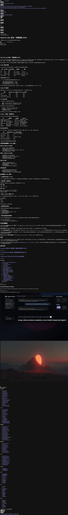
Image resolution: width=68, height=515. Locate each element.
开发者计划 (4, 496)
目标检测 (4, 482)
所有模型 (4, 505)
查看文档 (10, 54)
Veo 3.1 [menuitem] (10, 6)
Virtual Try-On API (5, 457)
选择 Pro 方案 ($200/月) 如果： (8, 271)
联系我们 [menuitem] (10, 14)
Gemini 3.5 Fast (4, 401)
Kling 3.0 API (4, 411)
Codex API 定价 (5, 265)
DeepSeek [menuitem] (40, 8)
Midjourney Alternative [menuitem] (18, 7)
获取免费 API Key (3, 54)
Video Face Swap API (5, 456)
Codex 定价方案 (5, 263)
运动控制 (4, 480)
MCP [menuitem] (13, 3)
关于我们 (4, 486)
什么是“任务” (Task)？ (7, 264)
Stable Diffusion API (5, 451)
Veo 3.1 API (4, 412)
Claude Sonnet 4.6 (5, 396)
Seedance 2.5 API (5, 410)
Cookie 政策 (4, 503)
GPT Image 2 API (5, 413)
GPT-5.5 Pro (4, 398)
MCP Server (4, 391)
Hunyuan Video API (5, 434)
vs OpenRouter (4, 418)
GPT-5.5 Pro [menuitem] (21, 8)
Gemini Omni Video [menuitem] (15, 6)
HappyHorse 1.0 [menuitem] (26, 6)
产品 (1, 2)
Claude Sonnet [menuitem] (10, 8)
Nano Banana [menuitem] (10, 7)
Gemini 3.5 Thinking (5, 400)
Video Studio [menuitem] (2, 3)
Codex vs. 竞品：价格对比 (6, 267)
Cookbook (4, 489)
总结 (3, 282)
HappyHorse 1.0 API (5, 430)
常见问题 (4, 493)
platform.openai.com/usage (15, 217)
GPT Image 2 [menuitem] (5, 7)
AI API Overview (5, 409)
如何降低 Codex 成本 (6, 274)
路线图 (3, 494)
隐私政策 (4, 500)
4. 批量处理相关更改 (6, 279)
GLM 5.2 (3, 404)
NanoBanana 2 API (5, 443)
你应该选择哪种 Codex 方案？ (7, 269)
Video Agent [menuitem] (7, 3)
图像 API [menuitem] (1, 7)
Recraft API (4, 449)
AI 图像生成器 (4, 469)
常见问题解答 (4, 281)
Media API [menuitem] (10, 3)
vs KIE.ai (3, 417)
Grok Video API (5, 433)
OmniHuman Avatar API (6, 460)
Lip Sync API (4, 459)
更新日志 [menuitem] (7, 14)
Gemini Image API (5, 452)
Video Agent (4, 468)
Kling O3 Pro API (5, 428)
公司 (1, 13)
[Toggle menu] (1, 17)
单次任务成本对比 (6, 268)
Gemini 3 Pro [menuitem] (25, 8)
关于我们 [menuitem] (4, 14)
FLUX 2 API (4, 444)
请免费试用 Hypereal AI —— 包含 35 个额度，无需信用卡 (29, 242)
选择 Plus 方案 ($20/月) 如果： (8, 270)
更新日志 (4, 490)
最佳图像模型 (4, 475)
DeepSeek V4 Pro (5, 402)
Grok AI (3, 478)
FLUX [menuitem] (13, 7)
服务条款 (4, 501)
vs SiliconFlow (4, 420)
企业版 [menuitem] (1, 14)
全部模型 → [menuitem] (31, 6)
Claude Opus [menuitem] (6, 8)
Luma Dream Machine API (6, 437)
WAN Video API (5, 432)
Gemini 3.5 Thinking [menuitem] (36, 8)
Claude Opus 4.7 (5, 395)
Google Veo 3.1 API (5, 426)
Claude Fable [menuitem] (14, 8)
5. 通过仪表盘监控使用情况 (8, 280)
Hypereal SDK (4, 390)
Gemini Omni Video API (6, 439)
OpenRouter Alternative (6, 422)
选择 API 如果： (6, 272)
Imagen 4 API (4, 447)
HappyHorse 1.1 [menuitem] (21, 6)
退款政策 (4, 502)
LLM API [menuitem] (2, 8)
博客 (3, 491)
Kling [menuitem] (8, 6)
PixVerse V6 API (5, 435)
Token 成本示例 (5, 266)
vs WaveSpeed (4, 414)
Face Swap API (4, 455)
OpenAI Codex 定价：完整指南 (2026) (8, 262)
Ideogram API (4, 448)
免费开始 (2, 32)
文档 (1, 27)
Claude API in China (5, 405)
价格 (1, 9)
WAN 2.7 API (4, 431)
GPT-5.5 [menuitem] (17, 8)
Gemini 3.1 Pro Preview (6, 399)
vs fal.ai (3, 415)
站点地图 (4, 506)
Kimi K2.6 (4, 403)
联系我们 (4, 492)
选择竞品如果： (6, 273)
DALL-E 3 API (4, 450)
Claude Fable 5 (4, 394)
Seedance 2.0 (4, 476)
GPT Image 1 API (5, 445)
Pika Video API (4, 436)
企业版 (3, 495)
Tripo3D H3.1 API (5, 461)
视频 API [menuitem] (1, 6)
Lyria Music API (5, 464)
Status (3, 507)
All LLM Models (5, 393)
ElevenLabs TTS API (5, 462)
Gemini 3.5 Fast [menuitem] (30, 8)
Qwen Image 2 (4, 477)
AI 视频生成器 (4, 470)
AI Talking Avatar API (6, 458)
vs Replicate (4, 416)
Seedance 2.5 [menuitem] (5, 6)
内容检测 (4, 481)
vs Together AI (4, 419)
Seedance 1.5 (4, 479)
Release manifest (17, 292)
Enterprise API (4, 392)
